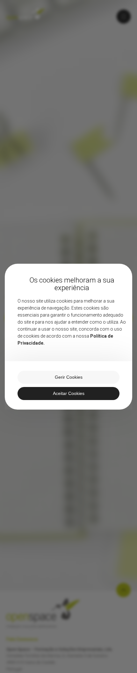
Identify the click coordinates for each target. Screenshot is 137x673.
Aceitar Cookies (68, 393)
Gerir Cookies (69, 377)
